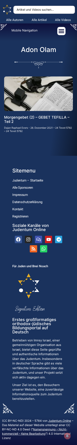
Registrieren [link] (20, 216)
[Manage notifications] (67, 436)
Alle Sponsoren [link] (22, 188)
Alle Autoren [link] (14, 20)
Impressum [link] (20, 195)
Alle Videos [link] (63, 20)
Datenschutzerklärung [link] (27, 202)
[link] (7, 9)
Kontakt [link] (17, 209)
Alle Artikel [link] (39, 20)
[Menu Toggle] (61, 31)
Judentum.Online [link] (59, 420)
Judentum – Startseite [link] (27, 180)
